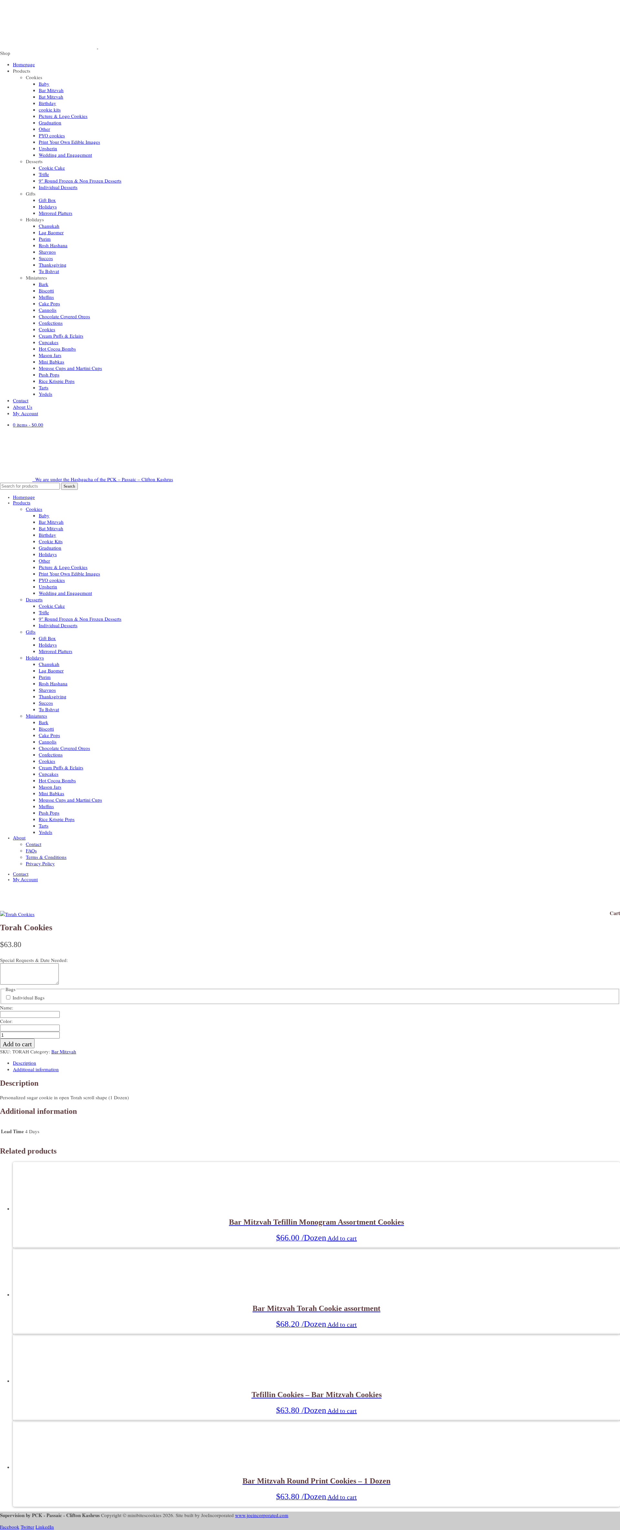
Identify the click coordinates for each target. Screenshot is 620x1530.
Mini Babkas (51, 361)
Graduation (50, 122)
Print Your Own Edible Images (69, 142)
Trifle (44, 174)
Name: (6, 1007)
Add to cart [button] (342, 1238)
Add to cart (17, 1044)
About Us (22, 407)
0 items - (28, 424)
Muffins (46, 297)
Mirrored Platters (55, 213)
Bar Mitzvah (51, 90)
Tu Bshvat (49, 271)
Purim (45, 239)
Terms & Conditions (46, 857)
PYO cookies (52, 135)
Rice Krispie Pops (57, 381)
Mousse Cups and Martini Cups (70, 368)
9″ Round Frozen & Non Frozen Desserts (80, 180)
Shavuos (47, 251)
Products (21, 502)
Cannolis (48, 310)
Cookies (47, 329)
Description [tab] (24, 1063)
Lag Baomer (51, 232)
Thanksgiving (53, 264)
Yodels (45, 394)
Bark (43, 284)
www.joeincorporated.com (261, 1515)
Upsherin (48, 148)
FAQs (31, 850)
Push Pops (49, 374)
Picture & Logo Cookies (63, 116)
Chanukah (49, 226)
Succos (46, 258)
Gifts (31, 631)
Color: (6, 1021)
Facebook (9, 1527)
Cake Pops (49, 303)
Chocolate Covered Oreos (64, 316)
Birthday (47, 103)
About (19, 837)
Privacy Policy (40, 863)
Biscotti (46, 290)
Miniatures (36, 715)
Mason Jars (50, 355)
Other (44, 129)
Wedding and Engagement (65, 155)
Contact (20, 400)
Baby (44, 83)
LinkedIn (45, 1527)
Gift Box (47, 200)
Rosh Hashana (53, 245)
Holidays (48, 206)
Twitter (27, 1527)
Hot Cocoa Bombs (57, 348)
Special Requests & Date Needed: (34, 960)
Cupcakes (48, 342)
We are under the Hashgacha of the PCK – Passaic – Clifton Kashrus (103, 479)
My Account (25, 413)
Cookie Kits (51, 541)
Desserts (34, 599)
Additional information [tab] (36, 1069)
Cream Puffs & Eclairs (61, 335)
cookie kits (50, 109)
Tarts (43, 387)
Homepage (24, 64)
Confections (51, 323)
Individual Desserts (58, 187)
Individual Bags (29, 997)
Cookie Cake (52, 167)
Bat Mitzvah (51, 96)
